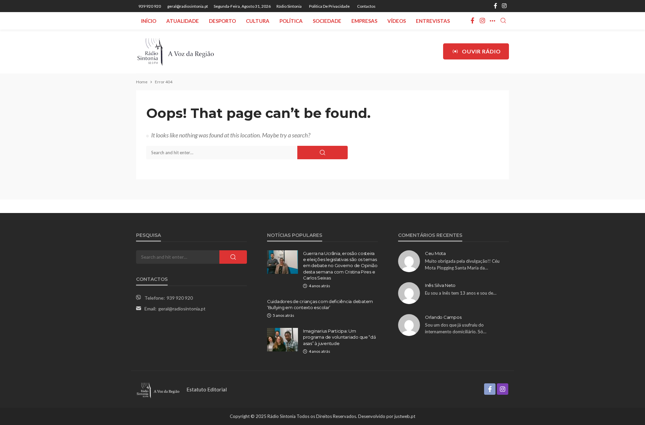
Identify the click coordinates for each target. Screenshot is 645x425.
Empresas (364, 21)
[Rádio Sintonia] (175, 51)
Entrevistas (433, 21)
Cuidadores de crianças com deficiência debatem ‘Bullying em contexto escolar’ (320, 304)
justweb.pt (404, 416)
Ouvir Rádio (481, 51)
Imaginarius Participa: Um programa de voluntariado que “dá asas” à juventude (339, 337)
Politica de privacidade (329, 6)
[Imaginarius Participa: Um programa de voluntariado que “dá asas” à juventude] (282, 339)
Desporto (222, 21)
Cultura (257, 21)
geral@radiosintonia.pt (182, 308)
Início (148, 21)
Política (291, 21)
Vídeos (396, 21)
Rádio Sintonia (289, 6)
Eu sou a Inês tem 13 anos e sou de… (461, 293)
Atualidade (182, 21)
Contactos (366, 6)
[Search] (503, 21)
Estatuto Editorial (206, 389)
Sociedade (327, 21)
